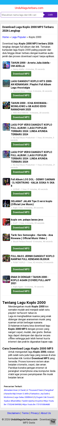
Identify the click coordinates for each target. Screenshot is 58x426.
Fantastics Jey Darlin (39, 393)
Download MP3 (21, 73)
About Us (46, 413)
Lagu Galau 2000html (23, 397)
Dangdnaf (49, 390)
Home (5, 37)
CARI (50, 15)
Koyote (39, 401)
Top (53, 421)
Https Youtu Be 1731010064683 (36, 404)
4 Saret (22, 390)
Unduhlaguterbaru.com (29, 8)
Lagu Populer (19, 37)
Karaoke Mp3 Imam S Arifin (17, 393)
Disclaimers (13, 413)
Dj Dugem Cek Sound (43, 397)
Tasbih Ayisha (28, 401)
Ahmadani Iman (11, 390)
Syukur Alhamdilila (12, 401)
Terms (25, 413)
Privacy (35, 413)
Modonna (8, 397)
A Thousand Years (35, 390)
